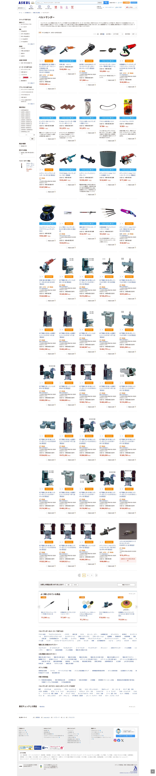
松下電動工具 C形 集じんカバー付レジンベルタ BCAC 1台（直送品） (87, 441)
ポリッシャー (104, 648)
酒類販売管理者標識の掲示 (73, 740)
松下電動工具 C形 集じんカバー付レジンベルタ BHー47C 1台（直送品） (87, 494)
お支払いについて (22, 734)
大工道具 (118, 661)
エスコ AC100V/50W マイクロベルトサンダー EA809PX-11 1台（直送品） (128, 543)
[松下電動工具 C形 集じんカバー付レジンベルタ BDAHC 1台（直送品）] (68, 531)
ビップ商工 (65, 638)
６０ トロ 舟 (116, 689)
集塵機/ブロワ (42, 659)
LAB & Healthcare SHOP (64, 235)
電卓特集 (43, 755)
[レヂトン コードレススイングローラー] (88, 159)
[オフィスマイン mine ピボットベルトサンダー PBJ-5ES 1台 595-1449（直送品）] (108, 531)
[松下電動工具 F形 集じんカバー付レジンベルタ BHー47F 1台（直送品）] (128, 425)
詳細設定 (100, 2)
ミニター (48, 640)
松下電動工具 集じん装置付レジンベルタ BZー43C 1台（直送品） (107, 388)
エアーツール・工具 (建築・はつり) (128, 659)
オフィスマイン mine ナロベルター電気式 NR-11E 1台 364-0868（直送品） (128, 229)
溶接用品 (67, 661)
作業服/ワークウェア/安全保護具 (50, 682)
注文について (22, 730)
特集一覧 (55, 759)
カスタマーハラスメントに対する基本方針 (53, 735)
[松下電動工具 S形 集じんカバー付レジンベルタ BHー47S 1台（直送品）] (48, 478)
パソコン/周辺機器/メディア (82, 670)
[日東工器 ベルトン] (68, 50)
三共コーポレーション (98, 636)
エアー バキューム (64, 695)
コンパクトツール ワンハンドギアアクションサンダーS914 (47, 229)
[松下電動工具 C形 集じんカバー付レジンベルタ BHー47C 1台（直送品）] (88, 478)
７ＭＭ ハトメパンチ (124, 691)
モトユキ (86, 640)
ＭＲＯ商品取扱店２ (43, 76)
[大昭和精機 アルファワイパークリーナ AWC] (108, 213)
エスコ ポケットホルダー (91, 689)
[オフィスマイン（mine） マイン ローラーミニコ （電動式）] (128, 159)
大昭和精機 (127, 636)
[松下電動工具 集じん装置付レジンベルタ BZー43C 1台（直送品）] (108, 372)
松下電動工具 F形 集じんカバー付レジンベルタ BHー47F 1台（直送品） (127, 441)
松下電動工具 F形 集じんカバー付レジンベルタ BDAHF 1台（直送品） (47, 441)
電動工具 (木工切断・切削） (97, 657)
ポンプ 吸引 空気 (128, 689)
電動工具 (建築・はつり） (113, 657)
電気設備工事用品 (86, 661)
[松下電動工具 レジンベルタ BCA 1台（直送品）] (48, 372)
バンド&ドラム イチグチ (127, 121)
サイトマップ (70, 730)
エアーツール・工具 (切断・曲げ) (109, 659)
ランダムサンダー (68, 648)
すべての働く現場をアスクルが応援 (72, 757)
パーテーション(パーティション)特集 (91, 755)
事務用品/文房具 (43, 670)
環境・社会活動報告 (48, 734)
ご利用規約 (69, 732)
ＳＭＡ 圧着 (99, 693)
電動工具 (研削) (83, 657)
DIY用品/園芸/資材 (66, 682)
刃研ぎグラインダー (116, 648)
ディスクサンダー (92, 648)
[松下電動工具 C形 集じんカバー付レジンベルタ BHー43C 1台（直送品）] (128, 372)
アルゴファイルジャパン (55, 634)
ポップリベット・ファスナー (112, 638)
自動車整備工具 (109, 661)
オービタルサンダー (55, 648)
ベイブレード (56, 717)
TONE (124, 638)
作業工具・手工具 (46, 661)
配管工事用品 (98, 661)
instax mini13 (47, 717)
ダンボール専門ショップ (44, 757)
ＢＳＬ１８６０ (52, 695)
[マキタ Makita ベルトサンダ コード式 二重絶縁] (68, 159)
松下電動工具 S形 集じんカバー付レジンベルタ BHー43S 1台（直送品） (87, 282)
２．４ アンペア (111, 691)
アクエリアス (71, 717)
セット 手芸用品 (124, 693)
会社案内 (46, 730)
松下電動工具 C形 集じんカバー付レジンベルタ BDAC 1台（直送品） (128, 494)
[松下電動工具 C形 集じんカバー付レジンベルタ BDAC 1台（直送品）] (128, 478)
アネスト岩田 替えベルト (106, 121)
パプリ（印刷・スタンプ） (96, 732)
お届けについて (22, 732)
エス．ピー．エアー (92, 634)
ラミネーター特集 (65, 755)
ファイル (52, 670)
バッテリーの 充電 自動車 (50, 693)
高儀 (134, 636)
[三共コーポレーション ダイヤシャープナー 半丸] (22, 165)
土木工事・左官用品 (129, 661)
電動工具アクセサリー (128, 657)
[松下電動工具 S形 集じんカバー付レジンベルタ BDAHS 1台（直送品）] (48, 531)
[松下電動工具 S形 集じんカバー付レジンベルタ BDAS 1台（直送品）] (88, 372)
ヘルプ (120, 2)
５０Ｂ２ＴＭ (99, 691)
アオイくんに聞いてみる (125, 736)
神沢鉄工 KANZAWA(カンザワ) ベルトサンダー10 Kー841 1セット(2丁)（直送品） (87, 66)
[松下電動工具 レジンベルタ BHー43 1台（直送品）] (68, 266)
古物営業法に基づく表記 (72, 739)
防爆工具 (41, 663)
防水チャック (105, 689)
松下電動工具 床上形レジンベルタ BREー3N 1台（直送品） (107, 282)
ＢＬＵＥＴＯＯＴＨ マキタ (85, 693)
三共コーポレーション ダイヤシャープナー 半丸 (30, 165)
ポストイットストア (24, 759)
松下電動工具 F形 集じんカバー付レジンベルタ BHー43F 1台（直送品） (107, 441)
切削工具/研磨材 (83, 680)
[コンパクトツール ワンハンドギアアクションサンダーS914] (48, 213)
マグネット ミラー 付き (86, 691)
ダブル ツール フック (57, 691)
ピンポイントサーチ (47, 759)
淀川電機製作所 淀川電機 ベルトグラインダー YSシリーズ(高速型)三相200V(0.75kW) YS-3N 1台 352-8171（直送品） (47, 68)
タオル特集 (35, 757)
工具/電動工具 (27, 12)
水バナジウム (57, 689)
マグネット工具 (58, 663)
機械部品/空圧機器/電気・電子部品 (125, 680)
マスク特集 (83, 757)
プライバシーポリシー (72, 734)
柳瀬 (93, 640)
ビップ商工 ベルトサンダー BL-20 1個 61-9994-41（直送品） (67, 229)
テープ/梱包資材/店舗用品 (45, 680)
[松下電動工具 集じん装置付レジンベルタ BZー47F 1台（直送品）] (108, 319)
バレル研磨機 (69, 650)
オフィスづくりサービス (35, 759)
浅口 (80, 689)
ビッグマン (74, 638)
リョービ (111, 640)
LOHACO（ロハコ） (95, 730)
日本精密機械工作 (54, 638)
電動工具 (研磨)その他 (81, 650)
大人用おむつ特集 (92, 757)
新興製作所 (118, 636)
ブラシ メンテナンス (70, 689)
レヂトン (118, 640)
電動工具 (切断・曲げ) (59, 657)
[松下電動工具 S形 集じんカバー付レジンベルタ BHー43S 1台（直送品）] (88, 266)
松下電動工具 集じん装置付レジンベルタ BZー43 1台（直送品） (47, 335)
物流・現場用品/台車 (60, 680)
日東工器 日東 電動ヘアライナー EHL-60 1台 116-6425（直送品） (47, 282)
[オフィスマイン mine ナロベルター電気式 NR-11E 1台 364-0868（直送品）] (128, 213)
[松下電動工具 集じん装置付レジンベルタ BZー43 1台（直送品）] (48, 319)
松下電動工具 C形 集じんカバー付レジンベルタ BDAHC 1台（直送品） (67, 547)
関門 (40, 689)
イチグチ (67, 634)
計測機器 (93, 680)
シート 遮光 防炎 (111, 693)
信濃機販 (109, 636)
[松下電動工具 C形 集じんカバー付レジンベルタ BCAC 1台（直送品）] (88, 425)
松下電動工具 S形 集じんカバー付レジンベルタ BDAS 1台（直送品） (87, 388)
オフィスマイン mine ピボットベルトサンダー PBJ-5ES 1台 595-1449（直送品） (107, 547)
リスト (95, 34)
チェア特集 (103, 755)
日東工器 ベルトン (65, 64)
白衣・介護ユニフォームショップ (120, 757)
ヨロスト (134, 640)
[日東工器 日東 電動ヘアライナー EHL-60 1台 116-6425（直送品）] (48, 266)
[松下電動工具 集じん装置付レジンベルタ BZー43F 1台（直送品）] (68, 478)
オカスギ (126, 640)
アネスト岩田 (42, 634)
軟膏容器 (38, 717)
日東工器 (44, 638)
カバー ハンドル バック (112, 695)
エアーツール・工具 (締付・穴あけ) (88, 659)
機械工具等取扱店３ (63, 286)
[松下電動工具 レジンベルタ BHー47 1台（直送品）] (88, 319)
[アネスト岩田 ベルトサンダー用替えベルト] (88, 107)
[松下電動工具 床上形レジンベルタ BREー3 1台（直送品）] (128, 319)
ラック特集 (109, 755)
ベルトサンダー (43, 648)
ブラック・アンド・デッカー (94, 638)
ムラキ (78, 640)
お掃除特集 (130, 755)
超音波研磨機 (58, 650)
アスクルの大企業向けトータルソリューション (101, 738)
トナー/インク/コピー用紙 (64, 670)
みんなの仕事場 (94, 734)
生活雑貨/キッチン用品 (126, 670)
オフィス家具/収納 (112, 670)
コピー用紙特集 (23, 755)
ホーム (20, 12)
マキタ (130, 638)
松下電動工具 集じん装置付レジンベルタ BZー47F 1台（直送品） (107, 335)
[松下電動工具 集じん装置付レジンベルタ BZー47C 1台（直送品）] (68, 425)
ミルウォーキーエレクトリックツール (64, 640)
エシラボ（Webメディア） (96, 735)
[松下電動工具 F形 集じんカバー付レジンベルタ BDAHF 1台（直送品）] (48, 425)
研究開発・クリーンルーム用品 (106, 680)
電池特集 (48, 755)
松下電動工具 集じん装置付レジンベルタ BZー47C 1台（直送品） (67, 441)
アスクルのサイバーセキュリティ (51, 737)
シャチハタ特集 (108, 757)
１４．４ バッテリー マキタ (94, 695)
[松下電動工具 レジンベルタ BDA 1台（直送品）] (88, 531)
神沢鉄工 (124, 634)
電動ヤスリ (49, 650)
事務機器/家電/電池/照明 (98, 670)
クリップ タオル (70, 693)
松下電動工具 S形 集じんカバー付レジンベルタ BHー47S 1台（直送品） (47, 494)
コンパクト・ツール (70, 636)
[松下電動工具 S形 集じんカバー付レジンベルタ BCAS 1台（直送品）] (108, 478)
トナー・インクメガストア (34, 755)
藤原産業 (82, 638)
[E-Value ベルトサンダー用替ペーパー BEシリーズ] (68, 107)
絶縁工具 (48, 663)
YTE (40, 179)
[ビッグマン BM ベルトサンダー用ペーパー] (48, 107)
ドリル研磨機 (127, 648)
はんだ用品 (76, 661)
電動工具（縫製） (70, 663)
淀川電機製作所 (101, 640)
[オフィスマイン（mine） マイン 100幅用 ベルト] (108, 159)
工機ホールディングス (83, 636)
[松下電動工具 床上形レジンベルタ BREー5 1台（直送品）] (128, 266)
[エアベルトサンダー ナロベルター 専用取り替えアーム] (108, 50)
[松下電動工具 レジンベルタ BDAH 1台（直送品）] (68, 372)
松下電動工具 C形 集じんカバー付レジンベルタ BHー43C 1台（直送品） (127, 388)
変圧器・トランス (53, 659)
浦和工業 (74, 634)
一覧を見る (42, 706)
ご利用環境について (71, 735)
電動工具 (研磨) (36, 12)
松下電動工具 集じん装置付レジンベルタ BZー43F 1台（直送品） (67, 494)
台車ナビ (61, 757)
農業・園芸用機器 (57, 661)
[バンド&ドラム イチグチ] (128, 107)
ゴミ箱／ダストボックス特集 (120, 755)
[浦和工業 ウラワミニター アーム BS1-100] (88, 213)
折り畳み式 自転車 (77, 695)
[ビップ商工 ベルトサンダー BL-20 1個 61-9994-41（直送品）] (68, 213)
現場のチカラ (54, 757)
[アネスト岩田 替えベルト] (108, 107)
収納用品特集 (100, 757)
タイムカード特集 (56, 755)
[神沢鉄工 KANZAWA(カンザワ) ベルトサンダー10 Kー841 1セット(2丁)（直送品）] (88, 50)
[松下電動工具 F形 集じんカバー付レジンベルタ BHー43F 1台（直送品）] (108, 425)
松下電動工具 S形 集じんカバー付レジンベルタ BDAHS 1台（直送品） (47, 547)
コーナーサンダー (80, 648)
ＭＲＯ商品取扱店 (83, 72)
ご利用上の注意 (70, 737)
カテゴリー (21, 8)
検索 (106, 2)
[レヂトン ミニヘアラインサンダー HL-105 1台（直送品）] (48, 159)
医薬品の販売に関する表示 (73, 742)
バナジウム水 (47, 689)
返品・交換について (23, 735)
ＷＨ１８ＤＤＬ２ (71, 691)
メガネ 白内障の (43, 691)
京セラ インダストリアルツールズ (53, 636)
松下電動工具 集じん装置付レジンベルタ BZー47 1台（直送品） (67, 335)
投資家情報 (46, 732)
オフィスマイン (115, 634)
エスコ (121, 549)
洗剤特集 (22, 757)
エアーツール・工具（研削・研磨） (69, 659)
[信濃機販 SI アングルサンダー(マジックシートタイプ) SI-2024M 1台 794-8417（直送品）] (128, 50)
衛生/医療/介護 (55, 672)
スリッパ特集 (28, 757)
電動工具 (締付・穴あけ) (45, 657)
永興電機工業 (104, 634)
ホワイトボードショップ (76, 755)
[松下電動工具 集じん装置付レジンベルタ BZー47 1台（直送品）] (68, 319)
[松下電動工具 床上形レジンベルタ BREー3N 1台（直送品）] (108, 266)
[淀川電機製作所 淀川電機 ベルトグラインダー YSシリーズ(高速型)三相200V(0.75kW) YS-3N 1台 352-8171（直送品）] (48, 50)
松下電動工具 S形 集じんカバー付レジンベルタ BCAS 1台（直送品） (107, 494)
